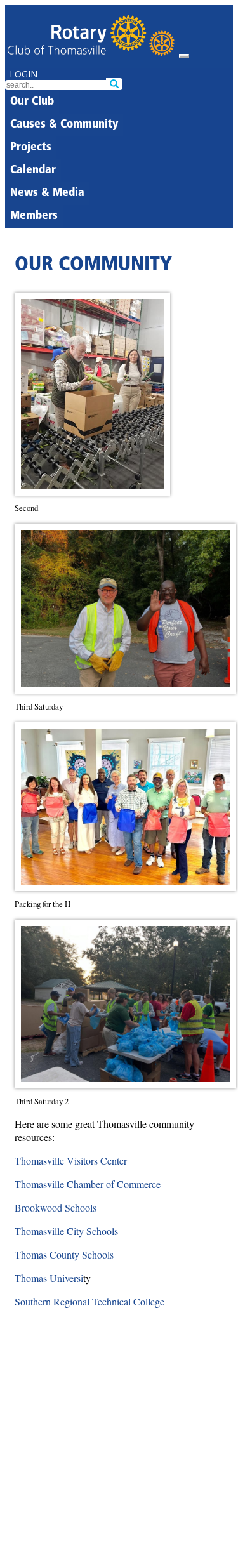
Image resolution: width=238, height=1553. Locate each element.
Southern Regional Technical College (89, 1301)
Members (34, 216)
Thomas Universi (49, 1278)
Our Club (32, 102)
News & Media (47, 193)
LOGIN (23, 74)
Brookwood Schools (55, 1207)
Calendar (33, 170)
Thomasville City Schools (66, 1231)
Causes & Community (64, 125)
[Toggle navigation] (184, 56)
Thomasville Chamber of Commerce (88, 1184)
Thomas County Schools (64, 1254)
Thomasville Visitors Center (71, 1160)
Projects (30, 148)
